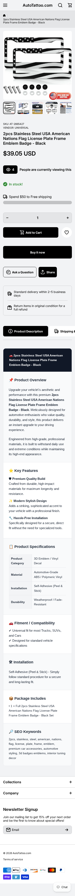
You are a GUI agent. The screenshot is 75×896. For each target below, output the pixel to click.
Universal (22, 127)
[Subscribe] (66, 830)
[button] (70, 5)
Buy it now (37, 252)
